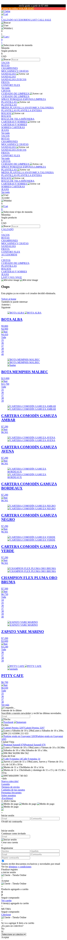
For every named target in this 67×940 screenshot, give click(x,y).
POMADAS (16, 99)
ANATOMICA (32, 107)
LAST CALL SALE (41, 19)
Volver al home (8, 299)
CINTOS (5, 90)
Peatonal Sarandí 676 (35, 744)
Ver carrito (6, 900)
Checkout (6, 914)
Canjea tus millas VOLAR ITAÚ (17, 8)
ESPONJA (28, 99)
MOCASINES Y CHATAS (15, 71)
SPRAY (5, 99)
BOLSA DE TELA (11, 119)
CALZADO (7, 19)
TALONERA (47, 107)
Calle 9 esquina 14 (31, 758)
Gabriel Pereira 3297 (34, 727)
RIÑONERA (27, 119)
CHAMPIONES (9, 68)
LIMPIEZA (40, 99)
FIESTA (5, 82)
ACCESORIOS (22, 19)
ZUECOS (21, 79)
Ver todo (5, 88)
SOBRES (6, 127)
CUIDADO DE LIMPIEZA (15, 93)
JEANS (5, 130)
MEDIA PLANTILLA (12, 107)
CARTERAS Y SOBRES (14, 121)
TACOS (5, 62)
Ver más (5, 704)
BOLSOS (6, 113)
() (5, 39)
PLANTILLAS (9, 102)
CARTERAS (18, 127)
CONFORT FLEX (10, 85)
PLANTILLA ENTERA (29, 110)
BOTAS (5, 65)
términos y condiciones (20, 866)
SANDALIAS (8, 73)
